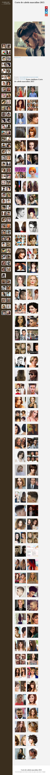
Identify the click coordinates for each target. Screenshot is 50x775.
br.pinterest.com (17, 57)
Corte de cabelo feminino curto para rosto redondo (28, 77)
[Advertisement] (6, 24)
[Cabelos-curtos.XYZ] (6, 3)
